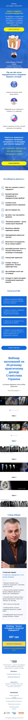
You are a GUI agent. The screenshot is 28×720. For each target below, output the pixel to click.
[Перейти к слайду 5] (15, 410)
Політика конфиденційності (14, 698)
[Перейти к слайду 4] (15, 435)
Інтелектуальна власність (14, 701)
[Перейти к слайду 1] (11, 435)
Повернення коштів (14, 704)
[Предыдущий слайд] (1, 401)
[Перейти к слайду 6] (16, 410)
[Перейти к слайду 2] (11, 410)
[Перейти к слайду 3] (12, 410)
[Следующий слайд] (27, 401)
